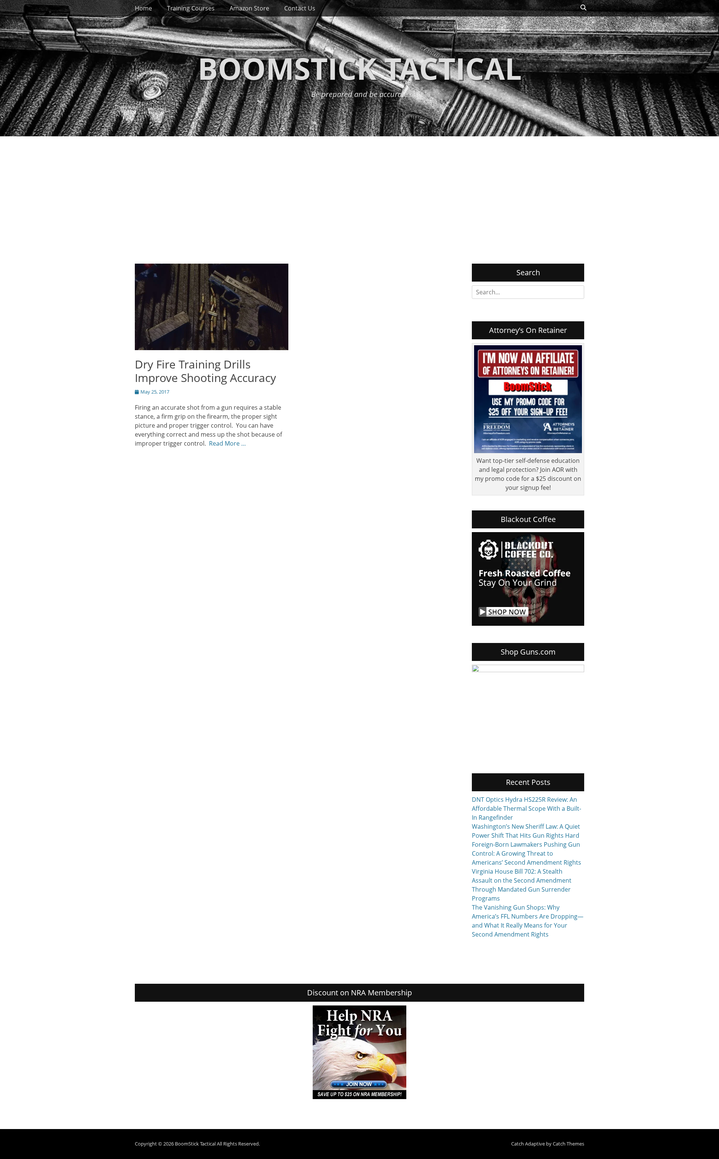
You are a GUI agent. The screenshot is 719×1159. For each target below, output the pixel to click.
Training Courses (191, 8)
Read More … (227, 443)
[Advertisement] (359, 192)
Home (143, 8)
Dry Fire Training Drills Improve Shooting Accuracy (205, 371)
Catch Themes (568, 1143)
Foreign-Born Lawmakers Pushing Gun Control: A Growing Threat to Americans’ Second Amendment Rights (526, 853)
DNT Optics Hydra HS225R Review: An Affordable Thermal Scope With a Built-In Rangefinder (526, 808)
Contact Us (299, 8)
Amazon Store (249, 8)
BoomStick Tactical (360, 68)
